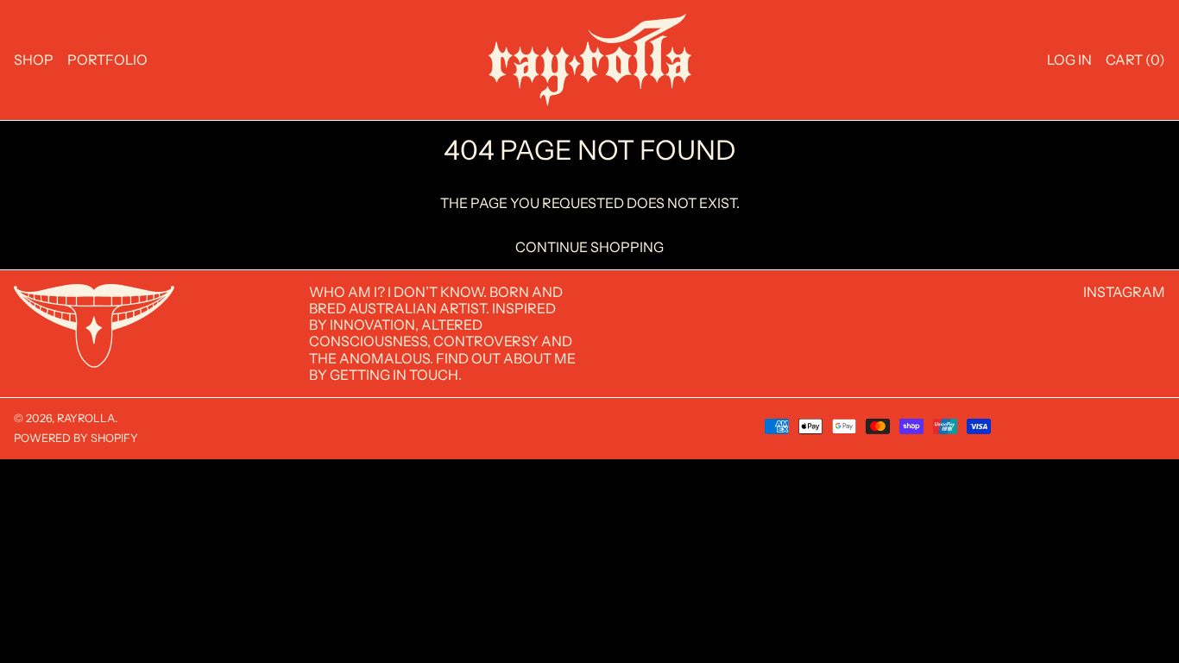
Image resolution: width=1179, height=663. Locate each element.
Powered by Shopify (76, 438)
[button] (1135, 60)
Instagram (1124, 292)
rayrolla (86, 418)
